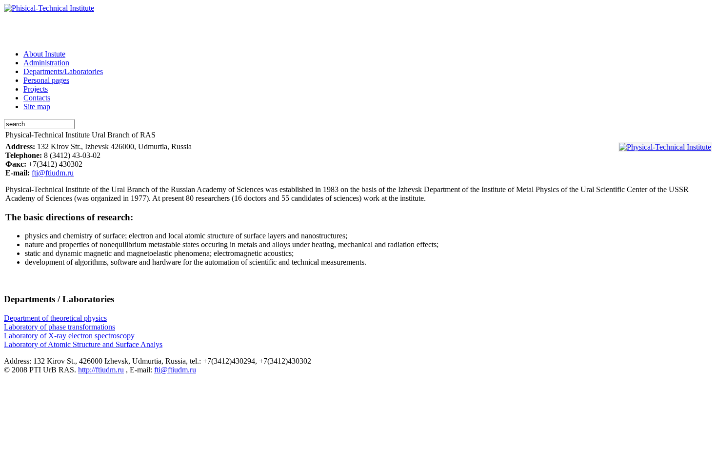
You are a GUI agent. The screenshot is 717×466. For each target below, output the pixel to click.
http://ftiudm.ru (101, 370)
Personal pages (46, 80)
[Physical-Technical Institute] (665, 147)
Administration (46, 62)
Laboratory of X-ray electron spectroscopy (69, 335)
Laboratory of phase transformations (59, 327)
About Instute (44, 54)
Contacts (36, 98)
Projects (35, 89)
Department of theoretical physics (55, 318)
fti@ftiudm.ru (53, 173)
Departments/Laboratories (63, 71)
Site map (36, 106)
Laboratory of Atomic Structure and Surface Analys (83, 344)
